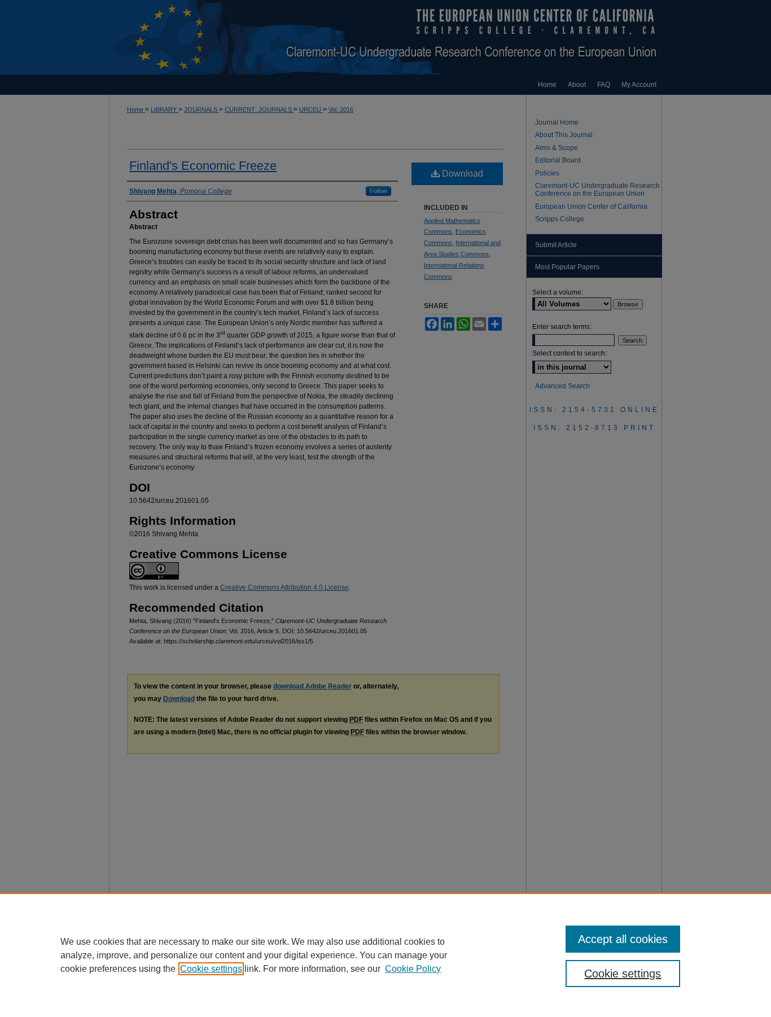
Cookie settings (211, 969)
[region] (385, 955)
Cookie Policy (413, 969)
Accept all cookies (623, 939)
